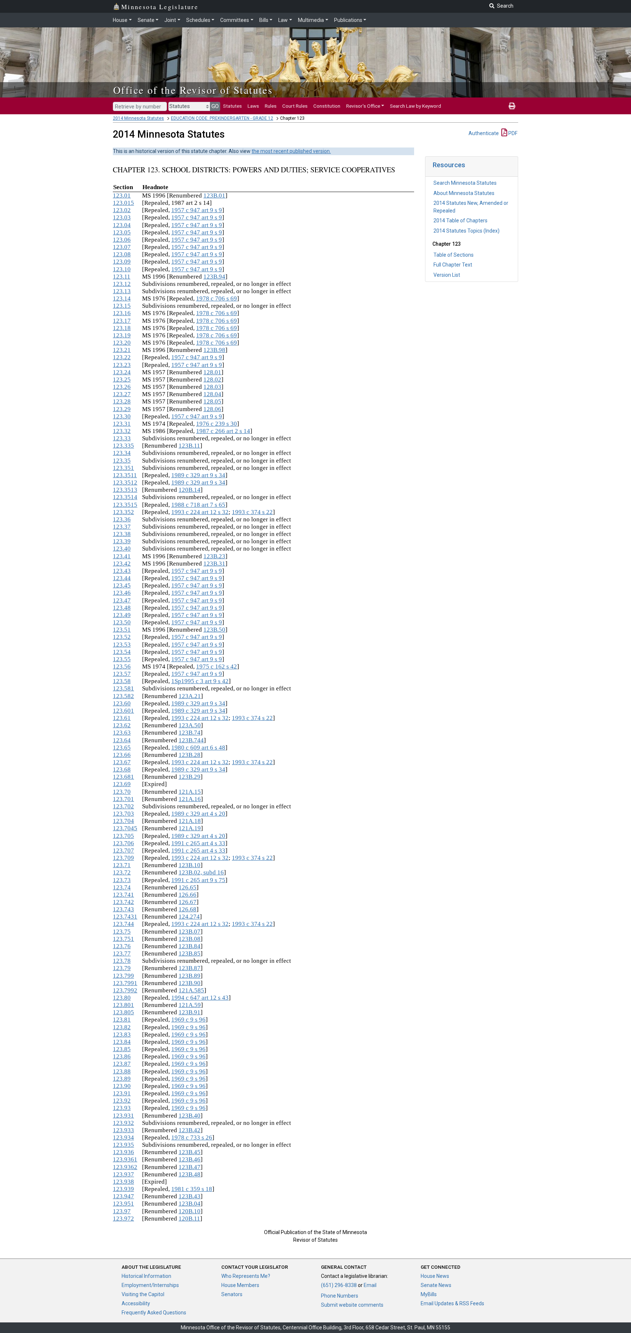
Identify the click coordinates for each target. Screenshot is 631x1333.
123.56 (122, 666)
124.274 (189, 916)
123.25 (122, 379)
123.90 (122, 1086)
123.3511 (125, 475)
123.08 (122, 254)
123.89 (122, 1078)
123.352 (123, 512)
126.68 (187, 909)
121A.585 (191, 990)
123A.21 (190, 696)
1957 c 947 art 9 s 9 (196, 210)
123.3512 (125, 482)
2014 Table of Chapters (460, 220)
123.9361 (125, 1159)
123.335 (123, 445)
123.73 (122, 880)
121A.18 (190, 820)
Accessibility (136, 1303)
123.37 (122, 526)
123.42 (122, 563)
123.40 (122, 548)
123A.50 (190, 725)
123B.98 (214, 349)
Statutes (232, 106)
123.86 (122, 1056)
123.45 (122, 585)
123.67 (122, 762)
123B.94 (214, 276)
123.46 (122, 592)
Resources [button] (449, 165)
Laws (253, 106)
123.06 (122, 239)
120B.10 (189, 1211)
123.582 (123, 696)
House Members (240, 1285)
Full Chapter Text (452, 265)
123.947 (123, 1196)
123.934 (123, 1137)
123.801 (123, 1004)
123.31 (122, 423)
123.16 (122, 313)
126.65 (187, 887)
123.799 (123, 975)
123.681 (123, 776)
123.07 (122, 247)
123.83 (122, 1034)
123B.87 (189, 968)
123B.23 (214, 556)
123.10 (122, 269)
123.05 (122, 232)
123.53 (122, 644)
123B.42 (189, 1130)
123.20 (122, 342)
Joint (170, 20)
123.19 (122, 335)
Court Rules (294, 106)
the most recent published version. (291, 151)
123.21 (122, 349)
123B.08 (189, 938)
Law (283, 20)
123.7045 (125, 828)
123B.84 (189, 946)
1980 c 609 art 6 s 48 (198, 747)
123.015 (123, 202)
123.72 (122, 872)
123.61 (122, 718)
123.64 (122, 740)
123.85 (122, 1049)
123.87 (122, 1063)
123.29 (122, 409)
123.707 (123, 850)
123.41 (122, 556)
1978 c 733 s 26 (191, 1137)
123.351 (123, 467)
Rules (270, 106)
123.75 (122, 931)
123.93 (122, 1107)
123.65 (122, 747)
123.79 (122, 968)
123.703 (123, 813)
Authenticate (484, 133)
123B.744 (191, 740)
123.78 (122, 960)
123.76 (122, 946)
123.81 (122, 1019)
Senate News (436, 1285)
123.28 (122, 401)
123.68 (122, 769)
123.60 (122, 703)
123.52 (122, 636)
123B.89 (189, 975)
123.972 (123, 1218)
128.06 (212, 409)
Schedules (198, 20)
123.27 (122, 394)
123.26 (122, 386)
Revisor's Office (363, 106)
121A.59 (190, 1004)
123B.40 (189, 1115)
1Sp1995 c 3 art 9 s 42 (200, 681)
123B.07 (189, 931)
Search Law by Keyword (415, 106)
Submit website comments (352, 1305)
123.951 (123, 1203)
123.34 (122, 452)
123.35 (122, 460)
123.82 (122, 1027)
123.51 (122, 629)
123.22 (122, 357)
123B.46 (189, 1159)
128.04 (212, 394)
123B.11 (189, 445)
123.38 (122, 533)
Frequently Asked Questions (154, 1312)
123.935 (123, 1144)
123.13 (122, 291)
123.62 (122, 725)
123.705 (123, 835)
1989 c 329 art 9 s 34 (198, 475)
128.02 (212, 379)
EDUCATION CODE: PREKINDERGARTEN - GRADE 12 (222, 118)
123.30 (122, 416)
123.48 (122, 607)
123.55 (122, 659)
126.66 (187, 894)
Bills (263, 20)
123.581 (123, 688)
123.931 (123, 1115)
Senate (146, 20)
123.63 (122, 732)
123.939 (123, 1188)
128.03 (212, 386)
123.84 (122, 1041)
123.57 (122, 673)
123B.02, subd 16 (201, 872)
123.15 (122, 305)
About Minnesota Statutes (463, 193)
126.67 (187, 902)
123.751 (123, 938)
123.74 (122, 887)
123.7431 (125, 916)
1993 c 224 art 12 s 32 (200, 512)
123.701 (123, 799)
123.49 (122, 615)
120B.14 (189, 489)
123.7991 (125, 983)
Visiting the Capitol (143, 1294)
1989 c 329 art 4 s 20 (198, 813)
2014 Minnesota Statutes (138, 118)
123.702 (123, 806)
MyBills (429, 1294)
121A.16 (190, 799)
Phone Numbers (339, 1296)
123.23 (122, 364)
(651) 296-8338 (339, 1285)
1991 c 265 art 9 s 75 (198, 880)
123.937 (123, 1174)
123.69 (122, 784)
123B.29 (189, 776)
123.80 (122, 997)
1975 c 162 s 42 (216, 666)
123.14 (122, 298)
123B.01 (214, 195)
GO (215, 106)
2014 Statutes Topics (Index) (466, 231)
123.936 (123, 1152)
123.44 (122, 578)
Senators (231, 1294)
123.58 (122, 681)
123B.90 (189, 983)
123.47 (122, 600)
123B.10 (189, 865)
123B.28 (189, 754)
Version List (446, 275)
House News (435, 1276)
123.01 (122, 195)
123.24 (122, 372)
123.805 (123, 1012)
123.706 (123, 843)
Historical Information (146, 1276)
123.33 (122, 438)
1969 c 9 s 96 (188, 1019)
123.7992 (125, 990)
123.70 (122, 791)
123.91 (122, 1093)
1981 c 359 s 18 (191, 1188)
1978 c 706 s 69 (216, 298)
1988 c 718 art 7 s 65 (198, 504)
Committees (234, 20)
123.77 (122, 953)
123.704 (123, 820)
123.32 (122, 431)
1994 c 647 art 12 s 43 (200, 997)
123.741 (123, 894)
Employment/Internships (150, 1285)
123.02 (122, 210)
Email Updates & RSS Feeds (452, 1303)
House (120, 20)
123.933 (123, 1130)
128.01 (212, 372)
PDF (512, 133)
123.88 (122, 1071)
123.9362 (125, 1167)
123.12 (122, 283)
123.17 (122, 320)
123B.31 (214, 563)
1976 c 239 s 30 (216, 423)
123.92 (122, 1100)
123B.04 (189, 1203)
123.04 (122, 225)
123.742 (123, 902)
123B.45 (189, 1152)
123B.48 (189, 1174)
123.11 (121, 276)
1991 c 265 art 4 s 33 (198, 843)
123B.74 (189, 732)
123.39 (122, 541)
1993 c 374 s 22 (252, 512)
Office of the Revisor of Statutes (193, 90)
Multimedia (311, 20)
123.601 (123, 710)
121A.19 (190, 828)
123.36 (122, 519)
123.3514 (125, 497)
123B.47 (189, 1167)
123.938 (123, 1181)
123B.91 (189, 1012)
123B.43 (189, 1196)
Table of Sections (453, 255)
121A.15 (190, 791)
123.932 (123, 1122)
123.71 (122, 865)
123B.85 (189, 953)
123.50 (122, 622)
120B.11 (189, 1218)
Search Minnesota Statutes (465, 183)
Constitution (326, 106)
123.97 (122, 1211)
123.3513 (125, 489)
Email (370, 1285)
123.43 (122, 570)
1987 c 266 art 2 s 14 (223, 431)
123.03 (122, 217)
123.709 (123, 857)
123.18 (122, 328)
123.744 (123, 923)
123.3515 (125, 504)
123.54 (122, 651)
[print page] (512, 105)
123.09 (122, 261)
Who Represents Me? (245, 1276)
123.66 (122, 754)
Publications (348, 20)
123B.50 (214, 629)
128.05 (212, 401)
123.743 (123, 909)
